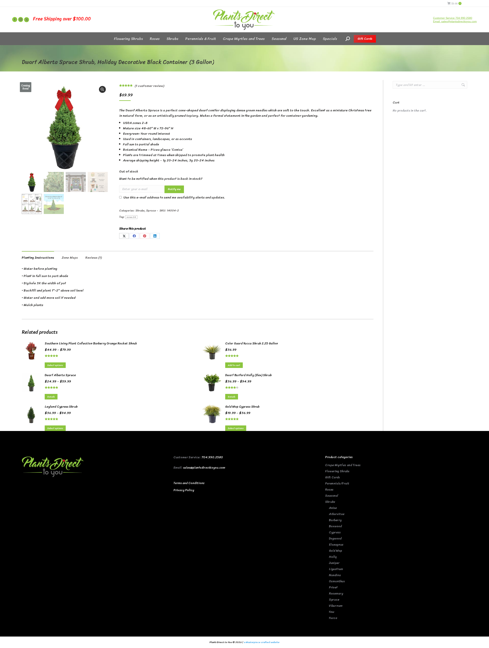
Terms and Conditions (189, 483)
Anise (333, 507)
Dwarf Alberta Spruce (60, 375)
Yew (331, 611)
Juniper (334, 562)
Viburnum (335, 605)
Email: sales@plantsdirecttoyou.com (455, 21)
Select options (55, 365)
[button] (102, 89)
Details (51, 397)
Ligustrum (336, 569)
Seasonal (331, 495)
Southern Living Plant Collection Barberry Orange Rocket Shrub (91, 343)
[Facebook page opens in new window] (14, 19)
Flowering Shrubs (337, 471)
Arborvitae (336, 514)
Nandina (335, 575)
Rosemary (336, 593)
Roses (329, 489)
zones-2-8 (131, 217)
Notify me (174, 189)
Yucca (333, 617)
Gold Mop (335, 550)
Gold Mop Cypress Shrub (242, 406)
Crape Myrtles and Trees (342, 465)
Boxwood (335, 526)
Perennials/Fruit (337, 483)
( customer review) (149, 85)
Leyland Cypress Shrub (61, 406)
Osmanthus (337, 581)
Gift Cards (332, 477)
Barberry (335, 520)
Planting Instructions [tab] (38, 257)
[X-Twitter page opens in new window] (26, 19)
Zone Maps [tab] (70, 257)
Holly (333, 556)
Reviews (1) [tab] (93, 257)
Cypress (335, 532)
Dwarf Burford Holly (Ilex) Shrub (248, 375)
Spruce (151, 210)
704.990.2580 (212, 457)
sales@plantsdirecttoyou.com (204, 467)
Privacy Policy (183, 490)
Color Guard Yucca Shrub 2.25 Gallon (251, 343)
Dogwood (335, 538)
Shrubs (140, 210)
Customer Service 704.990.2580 (452, 17)
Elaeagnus (336, 544)
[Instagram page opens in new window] (20, 19)
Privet (333, 587)
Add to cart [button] (234, 365)
